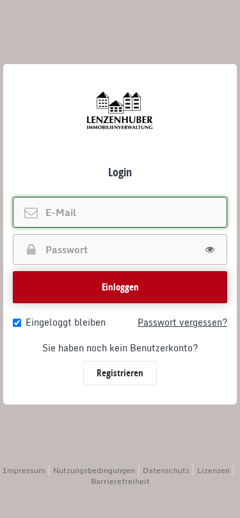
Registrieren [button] (120, 373)
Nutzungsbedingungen (94, 470)
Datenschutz (166, 470)
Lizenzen (213, 470)
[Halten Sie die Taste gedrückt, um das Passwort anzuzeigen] (210, 249)
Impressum (24, 470)
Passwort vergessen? (182, 322)
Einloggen (120, 287)
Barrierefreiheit (120, 481)
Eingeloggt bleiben (66, 322)
